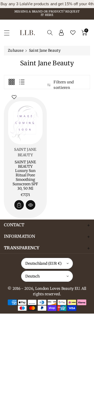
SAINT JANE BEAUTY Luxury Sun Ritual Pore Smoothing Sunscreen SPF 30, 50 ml (25, 175)
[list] (21, 82)
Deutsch (32, 276)
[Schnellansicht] (30, 205)
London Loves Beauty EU (57, 288)
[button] (9, 33)
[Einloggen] (61, 32)
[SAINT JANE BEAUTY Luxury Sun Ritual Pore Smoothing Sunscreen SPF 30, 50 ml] (25, 122)
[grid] (11, 82)
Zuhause (16, 50)
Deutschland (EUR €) (43, 263)
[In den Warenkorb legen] (19, 205)
